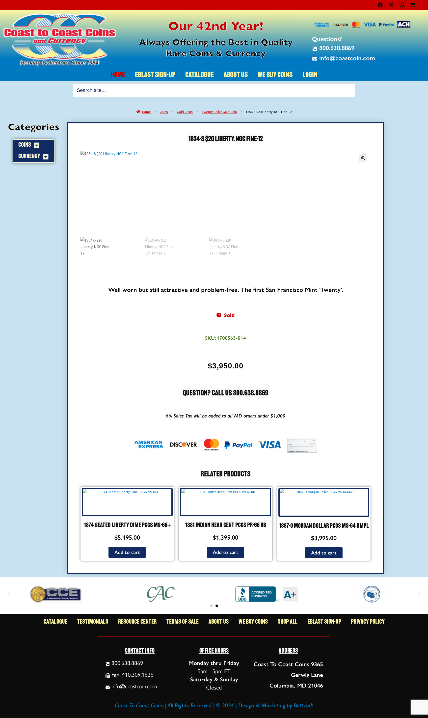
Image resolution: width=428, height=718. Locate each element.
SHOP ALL (287, 622)
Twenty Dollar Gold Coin (219, 112)
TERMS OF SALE (182, 622)
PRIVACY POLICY (368, 622)
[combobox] (214, 90)
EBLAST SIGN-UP (155, 75)
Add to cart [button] (127, 552)
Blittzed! (303, 705)
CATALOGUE (199, 75)
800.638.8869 (250, 393)
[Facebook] (380, 5)
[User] (402, 5)
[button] (363, 158)
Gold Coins (185, 112)
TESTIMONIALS (92, 622)
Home (146, 112)
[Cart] (413, 4)
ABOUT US (236, 75)
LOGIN (310, 75)
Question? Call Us (208, 393)
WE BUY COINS (275, 75)
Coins (164, 112)
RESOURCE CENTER (137, 622)
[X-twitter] (391, 5)
